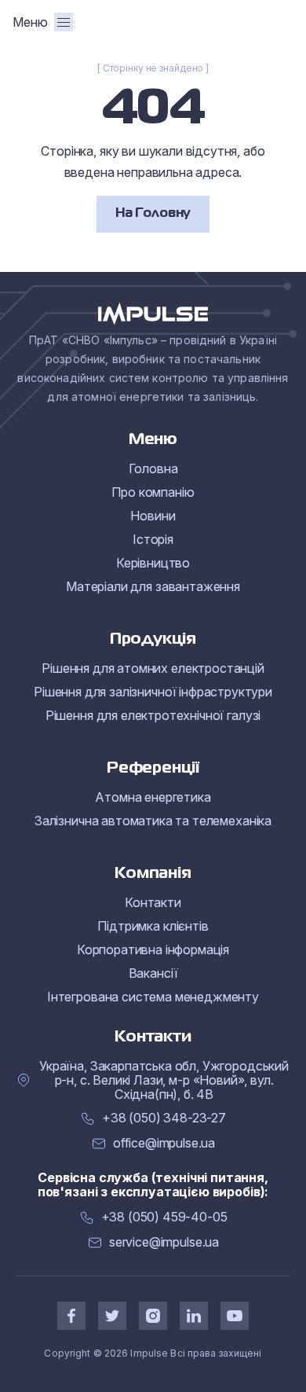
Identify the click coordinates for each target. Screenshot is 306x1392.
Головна (153, 468)
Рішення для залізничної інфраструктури (153, 692)
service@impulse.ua (164, 1242)
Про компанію (152, 492)
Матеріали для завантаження (153, 586)
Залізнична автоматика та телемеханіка (153, 821)
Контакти (153, 902)
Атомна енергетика (152, 797)
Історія (153, 539)
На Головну (153, 213)
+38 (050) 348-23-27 (164, 1118)
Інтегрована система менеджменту (153, 997)
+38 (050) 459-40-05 (164, 1217)
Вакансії (153, 973)
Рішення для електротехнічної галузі (153, 715)
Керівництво (153, 563)
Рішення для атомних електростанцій (153, 668)
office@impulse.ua (164, 1143)
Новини (152, 516)
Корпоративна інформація (153, 949)
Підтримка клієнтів (152, 926)
